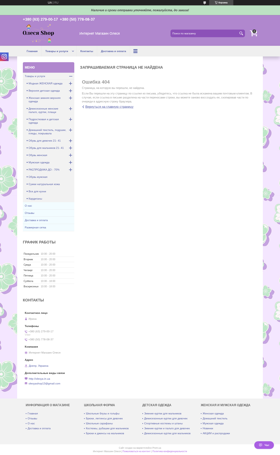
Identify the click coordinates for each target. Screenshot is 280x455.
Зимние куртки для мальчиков (162, 413)
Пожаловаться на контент (136, 451)
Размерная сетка (35, 227)
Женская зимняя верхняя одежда (45, 99)
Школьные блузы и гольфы (102, 413)
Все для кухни (37, 191)
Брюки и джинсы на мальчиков (105, 433)
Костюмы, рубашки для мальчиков (107, 428)
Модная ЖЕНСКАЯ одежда (45, 83)
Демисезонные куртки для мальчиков (167, 433)
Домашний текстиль (215, 418)
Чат (267, 445)
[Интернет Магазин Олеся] (38, 33)
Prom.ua (156, 448)
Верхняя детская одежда (44, 90)
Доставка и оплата (113, 51)
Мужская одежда (39, 162)
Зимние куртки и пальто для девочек (167, 428)
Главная (32, 51)
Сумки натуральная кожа (44, 184)
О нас (28, 205)
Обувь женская (38, 155)
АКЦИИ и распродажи (216, 433)
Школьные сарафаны (99, 423)
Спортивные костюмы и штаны (163, 423)
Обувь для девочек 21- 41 (45, 140)
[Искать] (241, 33)
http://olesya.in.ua (39, 378)
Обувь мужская (38, 176)
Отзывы (29, 212)
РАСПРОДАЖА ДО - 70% (44, 169)
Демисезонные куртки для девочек (165, 418)
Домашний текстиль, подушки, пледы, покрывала (47, 131)
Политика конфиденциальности (169, 451)
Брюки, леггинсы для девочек (104, 418)
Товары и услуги (56, 51)
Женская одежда (213, 413)
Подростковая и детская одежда (44, 121)
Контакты (86, 51)
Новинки (208, 428)
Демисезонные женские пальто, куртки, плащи (43, 110)
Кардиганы (35, 198)
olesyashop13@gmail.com (44, 383)
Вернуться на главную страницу (109, 107)
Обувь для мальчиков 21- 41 (46, 147)
